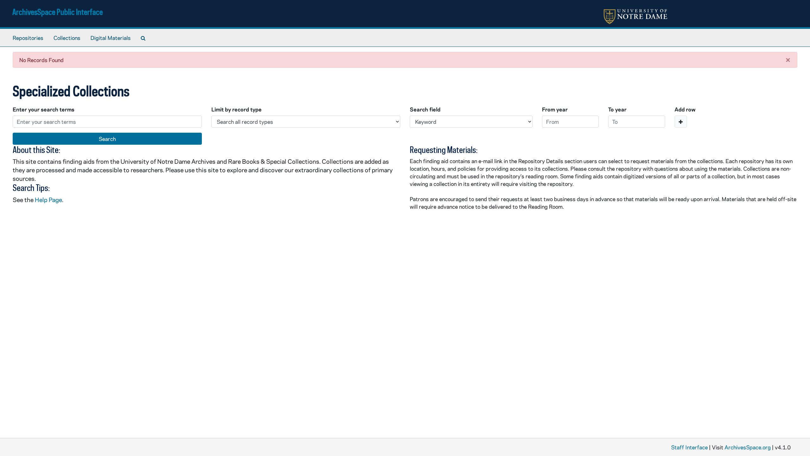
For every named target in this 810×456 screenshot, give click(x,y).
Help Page (48, 200)
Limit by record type (236, 109)
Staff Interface (689, 447)
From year (555, 109)
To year (617, 109)
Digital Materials (110, 37)
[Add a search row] (681, 122)
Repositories (28, 37)
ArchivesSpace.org (748, 447)
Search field (425, 109)
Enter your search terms (43, 109)
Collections (66, 37)
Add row (685, 109)
